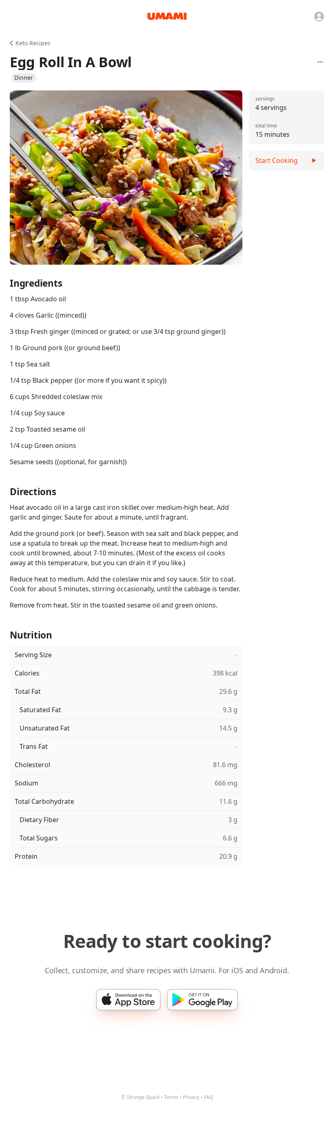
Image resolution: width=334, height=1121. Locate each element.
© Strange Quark (140, 1097)
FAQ (208, 1097)
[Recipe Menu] (320, 62)
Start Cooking (276, 160)
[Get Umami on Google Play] (202, 999)
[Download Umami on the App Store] (128, 999)
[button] (23, 78)
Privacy (191, 1097)
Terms (171, 1097)
